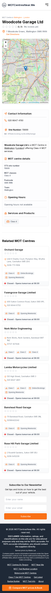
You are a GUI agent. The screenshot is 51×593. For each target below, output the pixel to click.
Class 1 (11, 352)
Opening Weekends (16, 277)
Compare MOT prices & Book (27, 588)
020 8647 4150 (15, 120)
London (27, 17)
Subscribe (26, 516)
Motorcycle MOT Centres (25, 573)
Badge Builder (13, 581)
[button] (25, 68)
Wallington (18, 17)
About (41, 581)
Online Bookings (27, 273)
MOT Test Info (29, 581)
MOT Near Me (38, 565)
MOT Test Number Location (25, 569)
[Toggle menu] (47, 5)
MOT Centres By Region (17, 565)
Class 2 (23, 352)
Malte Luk (32, 550)
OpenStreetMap (33, 102)
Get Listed (38, 577)
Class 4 (14, 221)
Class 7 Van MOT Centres (19, 577)
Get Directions (12, 34)
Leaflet (23, 102)
